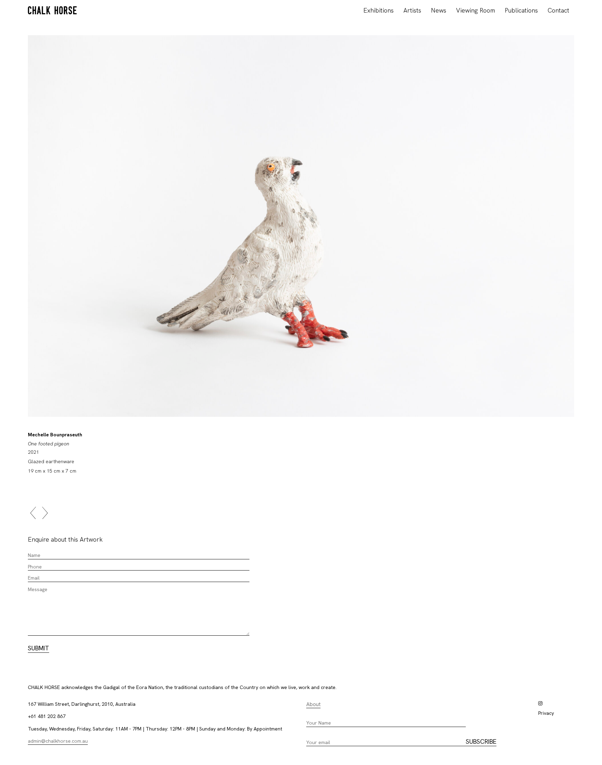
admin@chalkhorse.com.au (58, 741)
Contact (558, 10)
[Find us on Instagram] (540, 703)
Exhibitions (378, 10)
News (438, 10)
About (313, 704)
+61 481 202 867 (46, 716)
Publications (521, 10)
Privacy (546, 713)
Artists (412, 10)
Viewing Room (475, 10)
